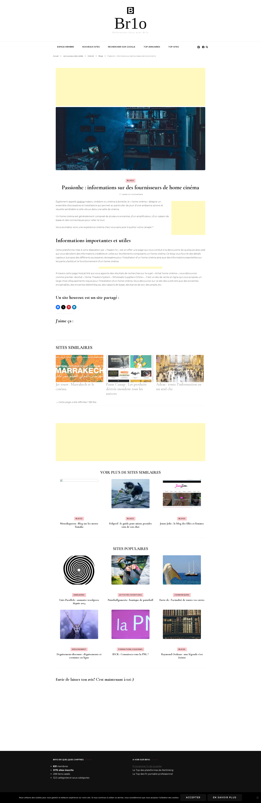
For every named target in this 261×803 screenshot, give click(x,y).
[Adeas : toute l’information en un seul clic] (180, 368)
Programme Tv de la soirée (147, 766)
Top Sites (173, 47)
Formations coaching (130, 649)
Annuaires (79, 595)
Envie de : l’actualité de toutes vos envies (181, 600)
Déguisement (79, 649)
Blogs (130, 180)
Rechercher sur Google (121, 47)
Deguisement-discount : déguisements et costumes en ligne (79, 656)
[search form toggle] (207, 47)
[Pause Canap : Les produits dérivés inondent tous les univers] (130, 368)
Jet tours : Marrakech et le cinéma (75, 386)
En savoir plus (225, 797)
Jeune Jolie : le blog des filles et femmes (182, 523)
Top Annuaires (152, 47)
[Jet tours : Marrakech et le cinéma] (79, 368)
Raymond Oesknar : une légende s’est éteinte (182, 656)
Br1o (130, 23)
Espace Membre (65, 47)
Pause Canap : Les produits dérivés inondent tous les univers (126, 389)
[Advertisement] (130, 87)
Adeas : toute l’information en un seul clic (178, 386)
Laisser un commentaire (132, 194)
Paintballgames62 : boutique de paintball (130, 600)
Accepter (193, 797)
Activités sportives (130, 595)
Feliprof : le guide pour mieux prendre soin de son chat (130, 525)
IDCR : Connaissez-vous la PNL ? (130, 654)
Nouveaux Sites (91, 47)
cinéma (81, 201)
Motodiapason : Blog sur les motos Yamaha (79, 525)
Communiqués (182, 595)
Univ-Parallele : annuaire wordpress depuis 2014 (79, 601)
